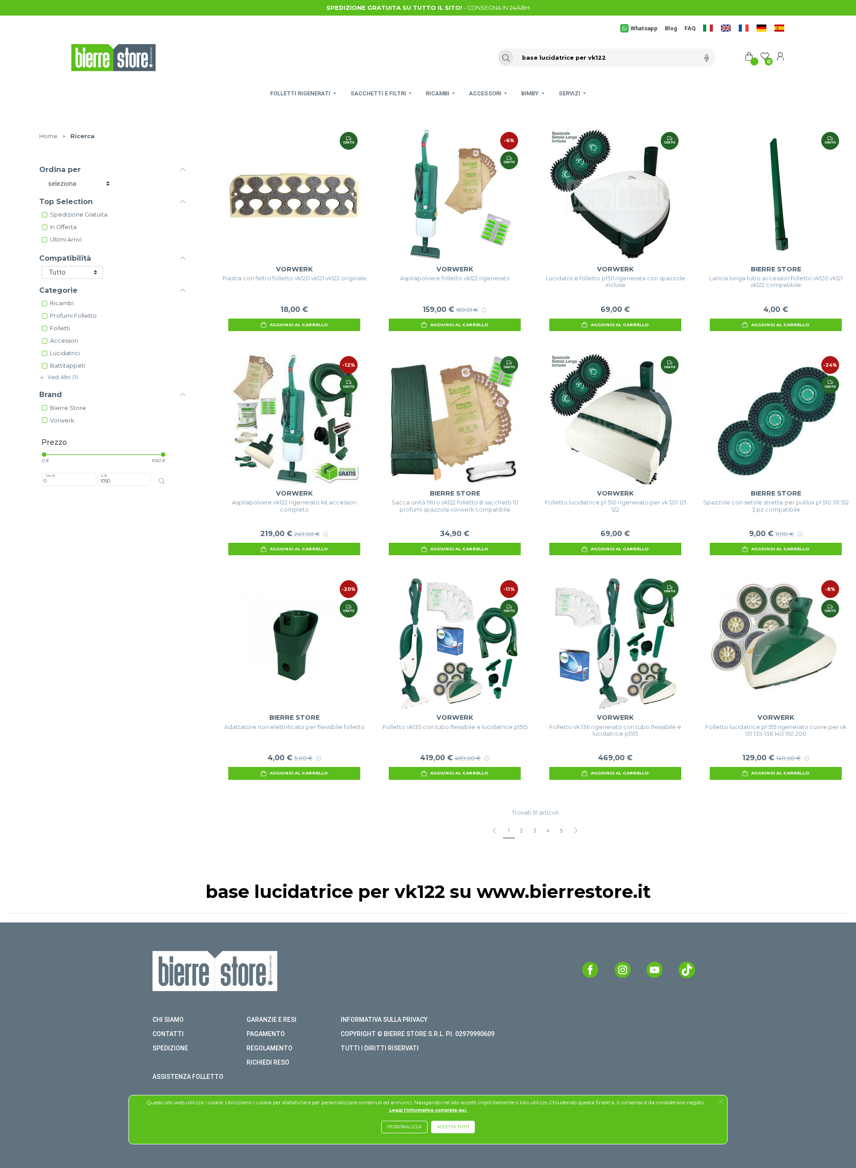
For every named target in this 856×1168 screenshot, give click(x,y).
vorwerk (62, 420)
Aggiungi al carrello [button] (299, 324)
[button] (721, 1102)
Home (48, 136)
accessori (64, 340)
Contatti (168, 1033)
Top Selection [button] (66, 201)
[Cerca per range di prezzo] (162, 481)
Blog (671, 28)
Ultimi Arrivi (66, 239)
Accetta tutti (453, 1126)
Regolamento (269, 1048)
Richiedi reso (268, 1062)
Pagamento (266, 1033)
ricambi (62, 303)
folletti (60, 328)
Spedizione (170, 1048)
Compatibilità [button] (65, 258)
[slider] (44, 454)
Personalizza (404, 1126)
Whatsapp (644, 28)
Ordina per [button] (60, 169)
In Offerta (63, 227)
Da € (50, 475)
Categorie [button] (58, 290)
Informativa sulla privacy (384, 1019)
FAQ (690, 28)
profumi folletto (73, 315)
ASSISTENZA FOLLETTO (187, 1076)
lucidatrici (65, 353)
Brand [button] (50, 394)
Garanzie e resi (271, 1019)
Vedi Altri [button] (63, 377)
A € (104, 475)
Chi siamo (168, 1019)
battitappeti (67, 365)
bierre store (68, 408)
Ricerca (82, 136)
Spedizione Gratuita (78, 214)
